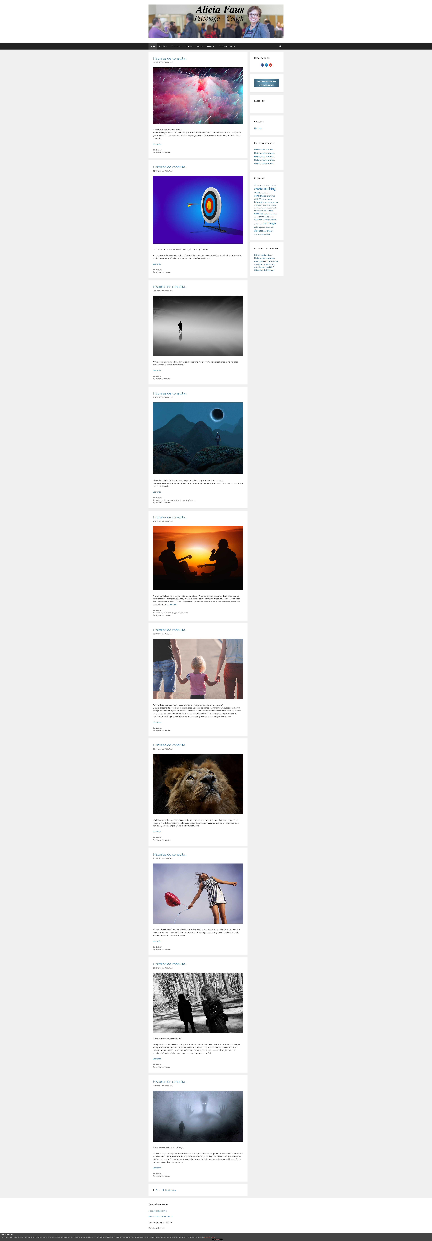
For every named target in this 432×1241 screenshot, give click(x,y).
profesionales (258, 224)
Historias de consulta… (170, 58)
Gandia (270, 210)
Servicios (189, 46)
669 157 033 (154, 1216)
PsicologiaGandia (262, 255)
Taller (265, 231)
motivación (264, 216)
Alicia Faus (163, 46)
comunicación (265, 193)
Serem (193, 500)
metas (256, 217)
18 (162, 1190)
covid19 (257, 199)
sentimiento (269, 227)
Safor (264, 227)
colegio (257, 193)
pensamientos (272, 220)
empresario (258, 205)
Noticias (158, 150)
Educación (259, 202)
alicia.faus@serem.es (157, 1210)
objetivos (258, 219)
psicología (186, 500)
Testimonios (176, 46)
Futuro (264, 211)
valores (263, 234)
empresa (274, 202)
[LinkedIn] (267, 66)
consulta (171, 500)
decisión (269, 199)
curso (264, 199)
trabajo (270, 230)
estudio (260, 208)
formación (258, 211)
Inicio (153, 46)
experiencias (267, 208)
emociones (267, 202)
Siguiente (170, 1190)
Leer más (157, 144)
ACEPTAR (217, 1239)
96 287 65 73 (167, 1216)
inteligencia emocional (270, 214)
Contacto (210, 46)
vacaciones (257, 234)
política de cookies (209, 1237)
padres (265, 220)
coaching (164, 500)
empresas (266, 205)
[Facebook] (263, 66)
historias (179, 500)
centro (273, 185)
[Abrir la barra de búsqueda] (280, 46)
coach (157, 500)
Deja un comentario (162, 152)
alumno (256, 185)
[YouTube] (271, 66)
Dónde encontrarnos (227, 46)
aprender (263, 185)
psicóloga (258, 227)
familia (274, 208)
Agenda (200, 46)
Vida (268, 234)
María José (259, 261)
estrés (256, 208)
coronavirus (269, 195)
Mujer (271, 217)
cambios (268, 185)
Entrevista (273, 205)
